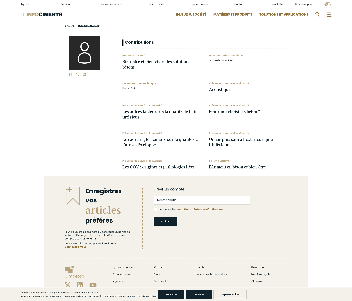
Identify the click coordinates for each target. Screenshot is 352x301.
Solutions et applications (284, 14)
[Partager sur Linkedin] (84, 74)
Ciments (199, 267)
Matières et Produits (232, 14)
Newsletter (277, 4)
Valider (165, 221)
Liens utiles (257, 267)
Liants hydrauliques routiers (210, 274)
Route (156, 274)
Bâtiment (158, 267)
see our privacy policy (144, 296)
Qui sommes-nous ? (110, 4)
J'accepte (171, 294)
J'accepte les (190, 209)
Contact (239, 4)
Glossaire (257, 281)
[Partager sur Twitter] (77, 74)
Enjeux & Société (191, 14)
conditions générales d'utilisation (199, 209)
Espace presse (122, 274)
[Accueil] (41, 15)
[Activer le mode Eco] (327, 4)
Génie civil (159, 281)
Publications (64, 4)
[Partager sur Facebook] (70, 74)
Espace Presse (199, 4)
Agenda (25, 4)
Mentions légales (261, 274)
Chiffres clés (156, 4)
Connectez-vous (75, 247)
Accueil (69, 26)
